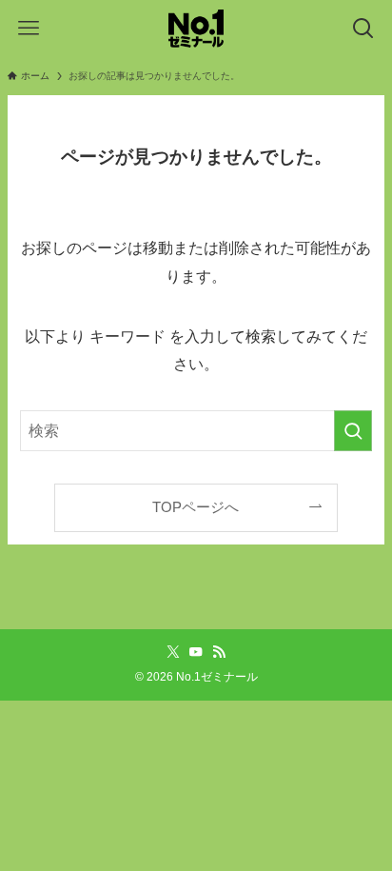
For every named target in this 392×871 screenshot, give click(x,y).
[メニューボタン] (28, 28)
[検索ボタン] (363, 28)
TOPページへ (195, 507)
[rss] (218, 652)
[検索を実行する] (353, 430)
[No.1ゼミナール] (196, 28)
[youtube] (196, 652)
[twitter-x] (173, 652)
